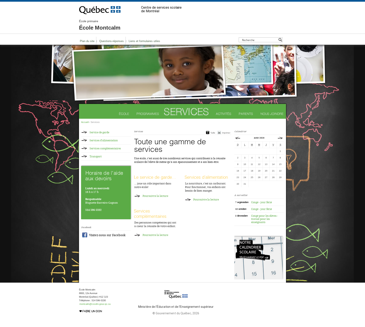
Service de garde (99, 132)
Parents (246, 114)
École (124, 114)
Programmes (147, 114)
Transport (96, 156)
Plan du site (87, 41)
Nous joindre (271, 114)
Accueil (85, 122)
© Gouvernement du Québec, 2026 (176, 313)
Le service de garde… (155, 177)
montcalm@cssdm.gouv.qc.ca (94, 304)
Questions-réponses (111, 41)
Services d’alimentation (206, 177)
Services (186, 112)
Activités (223, 114)
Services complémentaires (150, 213)
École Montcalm (99, 25)
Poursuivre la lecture (155, 196)
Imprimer (226, 133)
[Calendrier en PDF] (258, 278)
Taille (212, 133)
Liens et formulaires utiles (144, 41)
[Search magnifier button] (280, 40)
